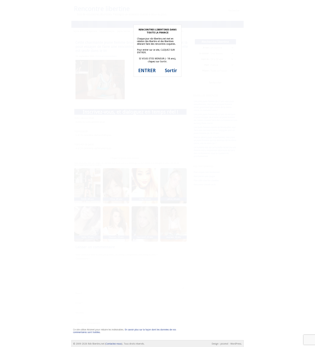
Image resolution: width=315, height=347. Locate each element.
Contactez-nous (114, 343)
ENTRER (147, 70)
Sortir (171, 70)
